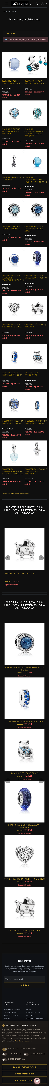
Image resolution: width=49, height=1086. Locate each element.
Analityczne (14, 1049)
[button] (7, 561)
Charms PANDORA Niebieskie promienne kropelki (11, 281)
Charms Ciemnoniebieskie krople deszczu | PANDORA (33, 132)
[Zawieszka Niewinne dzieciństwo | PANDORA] (36, 457)
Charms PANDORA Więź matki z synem (12, 330)
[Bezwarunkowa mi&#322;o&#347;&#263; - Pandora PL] (36, 65)
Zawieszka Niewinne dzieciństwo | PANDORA (31, 477)
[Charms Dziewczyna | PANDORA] (14, 161)
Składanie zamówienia (12, 1003)
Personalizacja (16, 1059)
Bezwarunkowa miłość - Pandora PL (33, 83)
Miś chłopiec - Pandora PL (31, 378)
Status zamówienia (11, 1009)
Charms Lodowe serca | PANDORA (11, 230)
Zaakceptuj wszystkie (23, 1067)
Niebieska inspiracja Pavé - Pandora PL (33, 428)
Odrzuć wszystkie (23, 1081)
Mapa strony (30, 1015)
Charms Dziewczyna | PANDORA (9, 179)
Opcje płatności (9, 1015)
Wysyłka (7, 1012)
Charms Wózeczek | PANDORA (34, 330)
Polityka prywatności (31, 1036)
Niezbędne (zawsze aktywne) (22, 1044)
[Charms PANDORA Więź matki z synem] (14, 313)
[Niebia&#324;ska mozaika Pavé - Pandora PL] (14, 409)
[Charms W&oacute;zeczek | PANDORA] (36, 313)
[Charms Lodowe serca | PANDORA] (14, 212)
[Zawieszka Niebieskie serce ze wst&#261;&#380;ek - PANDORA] (14, 457)
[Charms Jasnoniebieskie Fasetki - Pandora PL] (36, 161)
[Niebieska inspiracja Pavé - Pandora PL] (36, 409)
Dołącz (24, 979)
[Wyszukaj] (37, 4)
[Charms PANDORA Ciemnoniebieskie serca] (36, 212)
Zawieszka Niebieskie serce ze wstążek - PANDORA (12, 476)
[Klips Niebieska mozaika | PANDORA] (14, 361)
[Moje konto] (42, 4)
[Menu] (6, 4)
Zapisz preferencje (23, 1074)
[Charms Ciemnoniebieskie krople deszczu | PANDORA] (36, 113)
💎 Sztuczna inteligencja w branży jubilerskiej (25, 39)
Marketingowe (16, 1054)
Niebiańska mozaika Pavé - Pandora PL (12, 427)
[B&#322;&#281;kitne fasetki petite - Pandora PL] (14, 65)
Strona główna (10, 12)
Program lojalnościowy (34, 1012)
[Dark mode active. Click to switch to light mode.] (31, 4)
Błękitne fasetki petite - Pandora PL (12, 82)
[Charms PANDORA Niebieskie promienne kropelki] (14, 261)
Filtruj (11, 33)
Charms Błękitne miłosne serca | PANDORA (11, 131)
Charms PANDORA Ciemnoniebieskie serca (33, 231)
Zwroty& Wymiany (11, 1006)
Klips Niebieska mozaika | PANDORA (12, 378)
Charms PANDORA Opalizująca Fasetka (33, 280)
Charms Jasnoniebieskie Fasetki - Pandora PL (33, 180)
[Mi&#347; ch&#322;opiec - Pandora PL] (36, 361)
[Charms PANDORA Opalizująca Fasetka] (36, 261)
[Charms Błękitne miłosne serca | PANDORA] (14, 113)
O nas (28, 1003)
